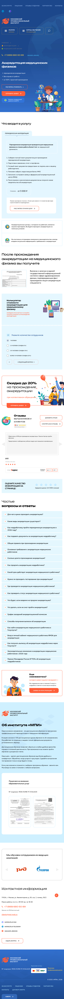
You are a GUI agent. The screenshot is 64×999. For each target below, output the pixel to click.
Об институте (7, 6)
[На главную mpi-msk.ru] (15, 19)
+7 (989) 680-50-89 (14, 55)
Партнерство (47, 6)
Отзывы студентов (32, 6)
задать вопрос (11, 941)
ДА (49, 470)
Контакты (58, 6)
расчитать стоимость (14, 87)
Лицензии (18, 6)
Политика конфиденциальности (55, 969)
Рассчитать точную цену (23, 208)
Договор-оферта (18, 990)
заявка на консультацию (42, 690)
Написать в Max (10, 922)
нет (55, 470)
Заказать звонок (11, 931)
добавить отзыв (51, 418)
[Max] (10, 11)
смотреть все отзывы (50, 424)
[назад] (9, 362)
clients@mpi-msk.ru (9, 914)
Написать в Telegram (13, 926)
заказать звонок (33, 55)
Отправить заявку (12, 93)
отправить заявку (17, 405)
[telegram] (3, 11)
